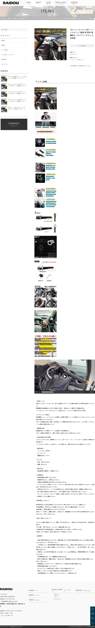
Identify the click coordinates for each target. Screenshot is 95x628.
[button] (65, 376)
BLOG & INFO (61, 2)
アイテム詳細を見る (82, 45)
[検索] (26, 29)
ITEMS (48, 2)
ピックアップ (57, 599)
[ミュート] (90, 392)
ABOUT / (34, 595)
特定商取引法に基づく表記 (16, 626)
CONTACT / (82, 590)
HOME (28, 2)
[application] (64, 377)
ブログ (56, 596)
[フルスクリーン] (93, 392)
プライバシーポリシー (5, 626)
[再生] (36, 392)
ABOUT (38, 2)
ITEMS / (34, 600)
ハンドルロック (73, 59)
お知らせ (56, 594)
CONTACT (74, 2)
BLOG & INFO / (61, 590)
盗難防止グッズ (80, 59)
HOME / (33, 590)
